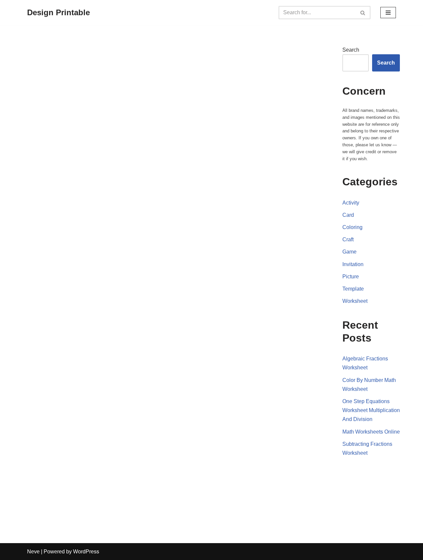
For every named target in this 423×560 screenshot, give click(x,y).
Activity (350, 203)
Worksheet (354, 301)
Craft (348, 239)
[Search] (363, 12)
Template (353, 289)
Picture (350, 276)
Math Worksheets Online (371, 432)
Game (349, 252)
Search (350, 50)
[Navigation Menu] (388, 12)
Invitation (353, 264)
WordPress (86, 551)
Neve (33, 551)
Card (348, 215)
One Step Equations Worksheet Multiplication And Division (371, 410)
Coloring (352, 227)
